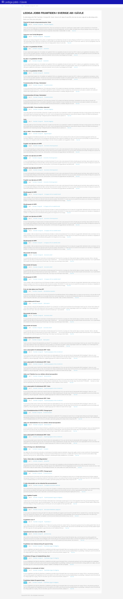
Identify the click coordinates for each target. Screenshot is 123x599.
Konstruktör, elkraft (48, 255)
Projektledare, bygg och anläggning (51, 546)
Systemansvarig (47, 534)
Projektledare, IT (47, 521)
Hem (22, 5)
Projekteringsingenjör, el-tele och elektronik (53, 352)
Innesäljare (46, 449)
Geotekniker (46, 48)
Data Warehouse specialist (49, 291)
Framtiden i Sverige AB (38, 24)
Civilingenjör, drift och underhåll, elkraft (52, 194)
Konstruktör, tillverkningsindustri (51, 145)
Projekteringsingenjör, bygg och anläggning (53, 497)
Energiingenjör (47, 36)
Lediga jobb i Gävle (16, 2)
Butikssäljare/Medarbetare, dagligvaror (52, 509)
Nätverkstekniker (47, 376)
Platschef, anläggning (48, 24)
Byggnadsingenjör (48, 133)
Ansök (25, 24)
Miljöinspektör (47, 303)
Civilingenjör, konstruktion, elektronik (52, 485)
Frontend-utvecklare (48, 85)
